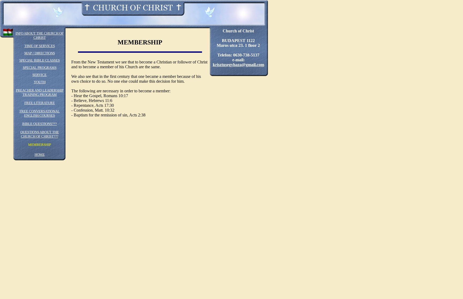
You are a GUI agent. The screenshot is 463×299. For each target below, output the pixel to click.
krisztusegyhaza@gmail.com (238, 64)
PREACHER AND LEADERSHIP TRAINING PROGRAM (40, 92)
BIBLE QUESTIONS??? (39, 124)
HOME (40, 155)
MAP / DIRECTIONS (39, 53)
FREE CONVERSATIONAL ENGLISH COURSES (40, 113)
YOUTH (40, 82)
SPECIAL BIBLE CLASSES (39, 60)
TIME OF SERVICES (39, 46)
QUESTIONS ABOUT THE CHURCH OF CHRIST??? (39, 134)
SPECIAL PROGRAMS (40, 68)
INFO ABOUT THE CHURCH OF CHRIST (40, 35)
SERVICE (39, 75)
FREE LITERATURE (39, 103)
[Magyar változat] (8, 31)
